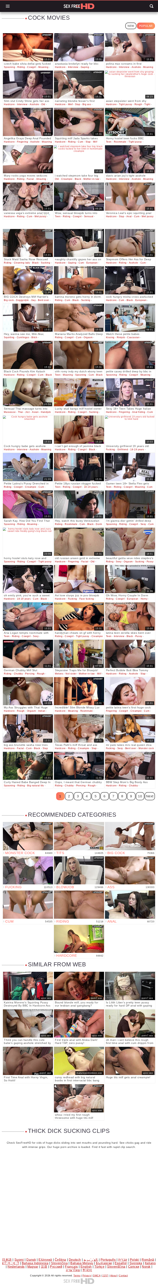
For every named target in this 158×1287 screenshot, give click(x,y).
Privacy (86, 1275)
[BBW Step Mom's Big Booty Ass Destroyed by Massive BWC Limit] (130, 766)
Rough (138, 104)
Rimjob (121, 337)
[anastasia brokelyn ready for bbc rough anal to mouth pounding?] (79, 47)
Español (121, 1263)
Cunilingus (23, 337)
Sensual (88, 216)
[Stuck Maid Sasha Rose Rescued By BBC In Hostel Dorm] (28, 243)
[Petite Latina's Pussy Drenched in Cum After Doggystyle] (28, 467)
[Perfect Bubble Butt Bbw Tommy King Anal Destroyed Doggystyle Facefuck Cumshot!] (130, 654)
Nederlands (16, 1266)
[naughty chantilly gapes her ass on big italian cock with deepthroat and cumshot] (79, 243)
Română (148, 1259)
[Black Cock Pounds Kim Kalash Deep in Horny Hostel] (28, 355)
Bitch (34, 337)
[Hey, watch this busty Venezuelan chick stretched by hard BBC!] (79, 504)
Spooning (9, 67)
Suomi (19, 1259)
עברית (122, 1259)
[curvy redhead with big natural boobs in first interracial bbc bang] (79, 1061)
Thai (20, 412)
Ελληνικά (45, 1259)
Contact (123, 1275)
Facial (30, 179)
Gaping (85, 67)
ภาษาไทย (73, 1270)
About (113, 1275)
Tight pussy (125, 104)
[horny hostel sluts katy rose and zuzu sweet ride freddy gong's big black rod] (28, 542)
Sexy (143, 524)
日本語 (7, 1259)
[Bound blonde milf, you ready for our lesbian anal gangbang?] (79, 986)
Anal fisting (138, 412)
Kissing (110, 337)
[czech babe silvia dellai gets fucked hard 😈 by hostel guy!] (28, 47)
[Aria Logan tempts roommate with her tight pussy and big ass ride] (28, 616)
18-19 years (137, 449)
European (92, 262)
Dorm (99, 524)
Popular (146, 25)
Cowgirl (31, 67)
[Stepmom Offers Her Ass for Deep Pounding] (130, 243)
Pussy (150, 561)
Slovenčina (59, 1263)
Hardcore (60, 67)
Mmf (70, 104)
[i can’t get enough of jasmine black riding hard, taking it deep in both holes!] (79, 430)
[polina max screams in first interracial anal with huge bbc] (130, 47)
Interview (73, 67)
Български (104, 1263)
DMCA (96, 1275)
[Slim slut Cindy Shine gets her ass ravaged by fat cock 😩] (28, 85)
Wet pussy (40, 216)
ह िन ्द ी (10, 1263)
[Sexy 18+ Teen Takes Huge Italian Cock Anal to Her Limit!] (130, 392)
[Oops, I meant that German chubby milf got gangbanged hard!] (79, 766)
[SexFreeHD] (79, 6)
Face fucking (86, 598)
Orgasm (88, 337)
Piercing (30, 673)
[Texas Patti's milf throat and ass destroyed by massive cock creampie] (79, 728)
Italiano (150, 1263)
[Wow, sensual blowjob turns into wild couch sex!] (79, 197)
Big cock (9, 300)
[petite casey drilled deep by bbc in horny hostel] (130, 355)
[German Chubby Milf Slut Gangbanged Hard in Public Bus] (28, 654)
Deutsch (75, 1259)
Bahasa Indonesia (35, 1263)
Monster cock (146, 748)
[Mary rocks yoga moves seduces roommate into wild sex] (28, 159)
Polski (134, 1259)
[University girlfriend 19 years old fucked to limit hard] (130, 430)
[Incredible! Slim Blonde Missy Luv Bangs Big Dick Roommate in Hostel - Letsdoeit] (79, 691)
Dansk (31, 1259)
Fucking (110, 449)
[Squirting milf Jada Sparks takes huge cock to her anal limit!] (79, 122)
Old (43, 104)
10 (140, 796)
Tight (147, 104)
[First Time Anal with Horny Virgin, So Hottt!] (28, 1061)
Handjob (46, 412)
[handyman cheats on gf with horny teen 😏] (79, 616)
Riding (21, 67)
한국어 (87, 1270)
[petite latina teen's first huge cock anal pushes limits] (130, 691)
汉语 (44, 1266)
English (86, 1266)
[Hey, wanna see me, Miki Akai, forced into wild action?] (28, 318)
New (131, 25)
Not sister (71, 673)
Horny (144, 598)
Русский (56, 1266)
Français (71, 1266)
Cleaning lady (22, 262)
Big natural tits (35, 785)
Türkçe (99, 1266)
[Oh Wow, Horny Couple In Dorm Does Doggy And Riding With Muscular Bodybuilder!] (130, 579)
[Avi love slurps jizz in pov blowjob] (79, 579)
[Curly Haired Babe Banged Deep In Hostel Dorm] (28, 766)
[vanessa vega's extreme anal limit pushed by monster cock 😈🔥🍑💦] (28, 197)
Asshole (136, 67)
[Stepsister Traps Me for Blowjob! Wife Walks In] (79, 654)
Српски (133, 1266)
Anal (129, 216)
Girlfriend (122, 449)
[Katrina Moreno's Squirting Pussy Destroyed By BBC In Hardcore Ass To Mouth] (28, 986)
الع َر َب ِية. (91, 1259)
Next (150, 796)
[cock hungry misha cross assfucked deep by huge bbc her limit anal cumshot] (130, 280)
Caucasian (133, 337)
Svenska (135, 1263)
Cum (80, 141)
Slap (77, 104)
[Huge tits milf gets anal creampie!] (130, 1061)
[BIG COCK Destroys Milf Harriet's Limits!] (28, 280)
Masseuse (10, 412)
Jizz (27, 412)
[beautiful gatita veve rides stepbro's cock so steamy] (130, 542)
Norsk (146, 1266)
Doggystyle (22, 300)
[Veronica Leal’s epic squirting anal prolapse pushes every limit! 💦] (130, 197)
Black (78, 179)
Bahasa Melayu (81, 1263)
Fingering (22, 141)
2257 (105, 1275)
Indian (41, 711)
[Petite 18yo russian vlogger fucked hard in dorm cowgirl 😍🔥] (79, 467)
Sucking (45, 262)
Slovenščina (116, 1266)
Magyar (32, 1266)
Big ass (86, 104)
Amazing (41, 179)
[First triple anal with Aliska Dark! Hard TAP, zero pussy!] (79, 1023)
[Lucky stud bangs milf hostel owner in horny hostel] (79, 392)
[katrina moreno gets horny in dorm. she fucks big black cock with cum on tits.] (79, 280)
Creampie (67, 179)
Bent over (43, 300)
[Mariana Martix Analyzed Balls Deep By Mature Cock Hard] (79, 318)
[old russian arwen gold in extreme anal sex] (79, 542)
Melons (59, 673)
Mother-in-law (91, 179)
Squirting (9, 337)
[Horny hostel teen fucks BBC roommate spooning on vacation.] (130, 122)
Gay (33, 300)
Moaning (43, 67)
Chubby (18, 673)
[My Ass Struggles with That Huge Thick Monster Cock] (28, 691)
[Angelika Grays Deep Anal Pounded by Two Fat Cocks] (28, 122)
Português (108, 1259)
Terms (76, 1275)
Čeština (60, 1259)
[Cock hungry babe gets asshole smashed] (28, 430)
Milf (95, 141)
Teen (109, 141)
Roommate (120, 141)
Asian (35, 412)
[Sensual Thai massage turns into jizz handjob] (28, 392)
